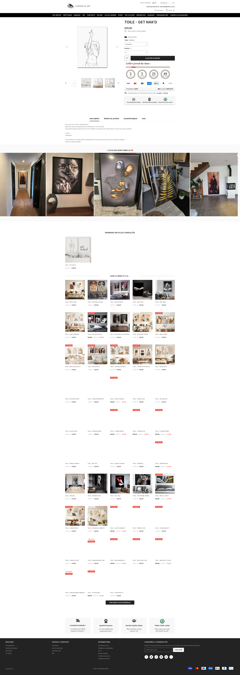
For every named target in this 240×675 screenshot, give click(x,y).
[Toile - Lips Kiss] (120, 483)
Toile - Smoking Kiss (161, 463)
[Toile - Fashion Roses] (97, 419)
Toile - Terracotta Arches (141, 366)
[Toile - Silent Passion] (120, 386)
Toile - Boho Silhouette (73, 366)
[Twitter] (171, 657)
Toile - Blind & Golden (117, 463)
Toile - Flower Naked (117, 431)
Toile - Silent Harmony (117, 528)
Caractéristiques (130, 118)
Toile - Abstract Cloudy (163, 560)
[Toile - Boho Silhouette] (75, 354)
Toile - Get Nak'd (70, 265)
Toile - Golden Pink (94, 592)
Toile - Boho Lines (71, 302)
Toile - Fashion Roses (94, 431)
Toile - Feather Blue (116, 592)
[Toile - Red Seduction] (97, 322)
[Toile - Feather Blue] (120, 580)
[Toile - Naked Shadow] (75, 451)
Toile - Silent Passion (117, 399)
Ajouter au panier (153, 58)
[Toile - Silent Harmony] (120, 516)
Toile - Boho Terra (161, 334)
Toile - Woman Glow (94, 495)
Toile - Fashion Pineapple (96, 399)
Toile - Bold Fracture (140, 560)
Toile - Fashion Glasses (95, 302)
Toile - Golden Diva (161, 399)
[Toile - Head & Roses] (120, 290)
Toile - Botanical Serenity (96, 528)
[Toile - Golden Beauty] (165, 516)
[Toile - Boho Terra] (165, 322)
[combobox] (166, 2)
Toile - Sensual (70, 495)
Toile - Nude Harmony (72, 334)
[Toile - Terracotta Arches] (142, 354)
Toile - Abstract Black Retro (119, 334)
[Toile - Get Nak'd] (78, 250)
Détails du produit (111, 118)
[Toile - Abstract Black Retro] (120, 322)
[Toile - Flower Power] (165, 419)
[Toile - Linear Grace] (75, 516)
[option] (92, 47)
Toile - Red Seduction (95, 334)
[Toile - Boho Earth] (97, 354)
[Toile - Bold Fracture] (142, 548)
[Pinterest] (156, 657)
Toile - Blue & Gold (71, 431)
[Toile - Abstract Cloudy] (165, 548)
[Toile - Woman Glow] (97, 483)
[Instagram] (151, 657)
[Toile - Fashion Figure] (75, 386)
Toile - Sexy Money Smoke (141, 495)
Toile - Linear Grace (71, 528)
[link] (77, 626)
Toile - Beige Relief (161, 366)
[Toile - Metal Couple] (165, 483)
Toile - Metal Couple (162, 495)
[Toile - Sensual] (75, 483)
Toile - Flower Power (162, 431)
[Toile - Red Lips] (97, 451)
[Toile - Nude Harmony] (75, 322)
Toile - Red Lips (92, 463)
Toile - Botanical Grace (140, 334)
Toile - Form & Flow (139, 528)
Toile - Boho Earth (94, 366)
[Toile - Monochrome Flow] (97, 548)
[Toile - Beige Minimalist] (120, 548)
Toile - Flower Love (139, 431)
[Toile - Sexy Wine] (165, 290)
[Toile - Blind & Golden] (120, 451)
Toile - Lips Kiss (115, 495)
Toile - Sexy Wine (160, 302)
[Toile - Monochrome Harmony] (75, 580)
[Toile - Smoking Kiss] (165, 451)
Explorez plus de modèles (120, 602)
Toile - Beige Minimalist (117, 560)
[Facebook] (146, 657)
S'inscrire (178, 650)
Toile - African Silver (72, 560)
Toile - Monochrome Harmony (75, 592)
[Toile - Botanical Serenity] (97, 516)
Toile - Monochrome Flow (96, 560)
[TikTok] (161, 657)
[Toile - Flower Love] (142, 419)
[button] (66, 47)
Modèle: (127, 48)
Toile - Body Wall (138, 302)
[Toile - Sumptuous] (142, 386)
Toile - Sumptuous (139, 399)
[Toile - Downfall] (142, 451)
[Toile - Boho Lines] (75, 290)
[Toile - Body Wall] (142, 290)
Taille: (129, 40)
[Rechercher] (167, 2)
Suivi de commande (145, 2)
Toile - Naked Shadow (72, 463)
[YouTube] (166, 657)
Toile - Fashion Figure (72, 399)
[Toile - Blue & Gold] (75, 419)
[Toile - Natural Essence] (120, 354)
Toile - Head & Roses (116, 302)
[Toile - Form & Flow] (142, 516)
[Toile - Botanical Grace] (142, 322)
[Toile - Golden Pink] (97, 580)
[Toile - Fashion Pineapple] (97, 386)
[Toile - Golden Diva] (165, 386)
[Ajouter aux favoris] (126, 58)
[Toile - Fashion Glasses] (97, 290)
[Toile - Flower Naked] (120, 419)
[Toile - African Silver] (75, 548)
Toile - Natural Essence (118, 366)
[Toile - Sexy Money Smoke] (142, 483)
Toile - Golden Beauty (162, 528)
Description (94, 118)
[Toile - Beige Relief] (165, 354)
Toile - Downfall (138, 463)
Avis (144, 118)
